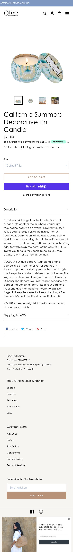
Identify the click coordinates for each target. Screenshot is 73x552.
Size (6, 159)
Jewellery (12, 400)
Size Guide (13, 446)
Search (11, 387)
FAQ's (10, 440)
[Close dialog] (68, 519)
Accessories (13, 406)
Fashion (11, 394)
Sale (9, 412)
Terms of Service (16, 465)
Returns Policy (15, 458)
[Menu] (67, 13)
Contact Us (13, 452)
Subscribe (54, 542)
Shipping (26, 147)
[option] (18, 100)
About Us (12, 433)
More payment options (36, 194)
